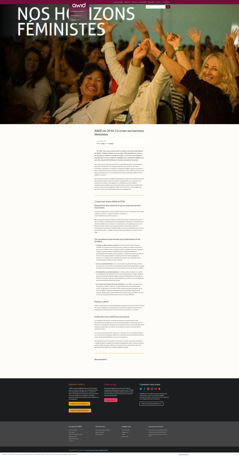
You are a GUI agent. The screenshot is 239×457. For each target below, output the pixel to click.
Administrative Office (103, 450)
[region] (119, 455)
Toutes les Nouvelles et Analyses (103, 430)
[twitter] (141, 388)
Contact (158, 2)
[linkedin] (152, 388)
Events (123, 434)
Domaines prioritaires (77, 11)
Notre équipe (72, 432)
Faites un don (110, 400)
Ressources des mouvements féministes (158, 430)
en (164, 2)
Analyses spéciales (99, 432)
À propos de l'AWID (118, 2)
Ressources (134, 2)
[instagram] (148, 388)
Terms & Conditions (90, 450)
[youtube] (155, 388)
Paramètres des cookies (183, 454)
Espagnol (111, 143)
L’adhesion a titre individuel (78, 403)
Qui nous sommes (73, 430)
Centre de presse (99, 434)
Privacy (96, 450)
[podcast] (159, 388)
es (169, 2)
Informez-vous (75, 15)
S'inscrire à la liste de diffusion (150, 403)
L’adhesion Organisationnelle (79, 410)
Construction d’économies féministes (157, 432)
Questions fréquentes (74, 438)
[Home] (79, 5)
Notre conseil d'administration (75, 434)
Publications (127, 2)
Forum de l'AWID (142, 2)
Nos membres (151, 2)
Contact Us (71, 441)
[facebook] (144, 388)
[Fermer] (237, 454)
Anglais (103, 143)
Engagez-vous (75, 20)
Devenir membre (126, 430)
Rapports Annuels (73, 436)
